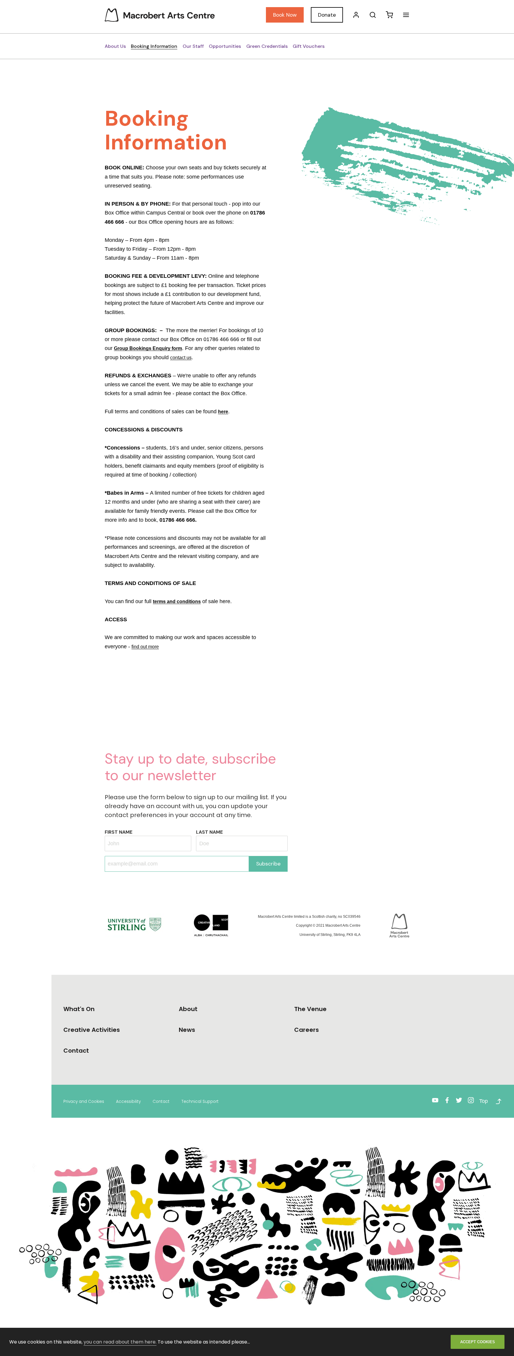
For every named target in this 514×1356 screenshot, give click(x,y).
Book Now (285, 15)
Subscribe (268, 863)
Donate (327, 15)
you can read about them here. (120, 1341)
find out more (145, 646)
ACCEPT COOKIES (477, 1342)
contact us (181, 357)
